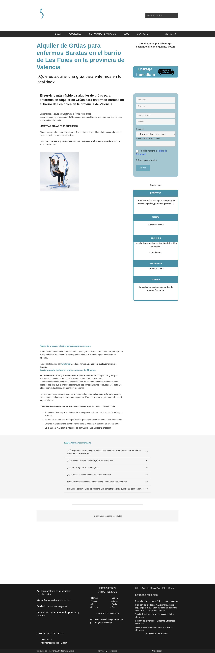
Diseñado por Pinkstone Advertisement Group (55, 651)
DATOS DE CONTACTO (50, 633)
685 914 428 (46, 640)
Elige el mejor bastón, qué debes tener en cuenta (156, 601)
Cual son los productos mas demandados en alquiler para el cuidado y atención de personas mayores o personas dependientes (156, 608)
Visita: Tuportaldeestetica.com (53, 600)
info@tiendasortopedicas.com (54, 643)
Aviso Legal (156, 651)
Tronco (94, 601)
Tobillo (114, 604)
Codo (93, 604)
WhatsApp (65, 364)
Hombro (94, 598)
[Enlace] (58, 13)
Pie (113, 607)
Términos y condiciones (107, 651)
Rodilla (94, 607)
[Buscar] (176, 15)
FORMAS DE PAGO (157, 633)
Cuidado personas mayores (52, 606)
